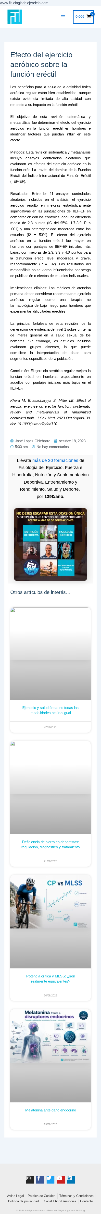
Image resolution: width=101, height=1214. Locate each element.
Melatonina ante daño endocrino (50, 1110)
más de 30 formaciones (55, 460)
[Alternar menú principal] (63, 17)
